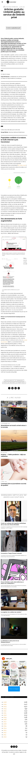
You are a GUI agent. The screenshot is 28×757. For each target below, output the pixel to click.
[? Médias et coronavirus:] (11, 273)
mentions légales (19, 752)
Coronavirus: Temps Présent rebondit (11, 553)
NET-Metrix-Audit (22, 165)
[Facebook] (9, 388)
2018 (4, 719)
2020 (5, 715)
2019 (4, 717)
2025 (4, 704)
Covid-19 (5, 382)
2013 (4, 730)
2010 (4, 737)
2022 (4, 711)
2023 (4, 709)
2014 (4, 728)
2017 (4, 722)
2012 (4, 732)
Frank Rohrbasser (13, 6)
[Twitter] (12, 388)
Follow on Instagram (14, 688)
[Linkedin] (15, 388)
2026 (5, 702)
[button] (6, 665)
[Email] (19, 388)
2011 (4, 735)
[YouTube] (16, 747)
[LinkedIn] (14, 747)
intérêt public (21, 382)
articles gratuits (9, 380)
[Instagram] (12, 747)
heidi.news (12, 382)
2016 (4, 724)
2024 (5, 706)
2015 (4, 726)
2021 (4, 713)
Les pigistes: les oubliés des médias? (11, 612)
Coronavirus (19, 380)
